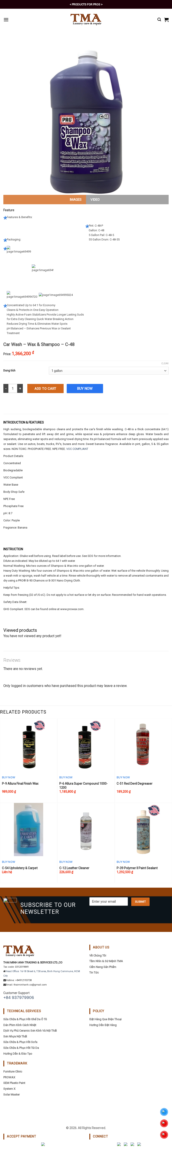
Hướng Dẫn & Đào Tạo (17, 1053)
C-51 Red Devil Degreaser (135, 783)
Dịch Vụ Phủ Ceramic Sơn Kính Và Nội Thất (30, 1030)
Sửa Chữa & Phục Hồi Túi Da (21, 1047)
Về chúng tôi (97, 955)
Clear (165, 363)
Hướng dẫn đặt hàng (103, 1025)
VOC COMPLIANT (77, 449)
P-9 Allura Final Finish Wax (20, 783)
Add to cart (45, 389)
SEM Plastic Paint (14, 1083)
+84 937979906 (18, 997)
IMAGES (76, 200)
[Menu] (6, 19)
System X (9, 1088)
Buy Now (84, 388)
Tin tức (94, 972)
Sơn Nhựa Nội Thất (15, 1036)
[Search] (159, 19)
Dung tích (9, 370)
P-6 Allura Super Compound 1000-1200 (83, 785)
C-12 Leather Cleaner (74, 868)
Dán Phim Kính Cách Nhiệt (19, 1025)
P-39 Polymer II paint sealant (137, 868)
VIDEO (95, 200)
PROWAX (9, 1077)
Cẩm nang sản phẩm (102, 967)
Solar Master (11, 1094)
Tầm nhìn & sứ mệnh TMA (106, 961)
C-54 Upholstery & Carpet (20, 868)
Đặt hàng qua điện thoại (105, 1019)
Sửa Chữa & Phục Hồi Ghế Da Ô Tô (25, 1019)
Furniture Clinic (12, 1071)
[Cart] (166, 20)
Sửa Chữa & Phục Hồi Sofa (20, 1042)
